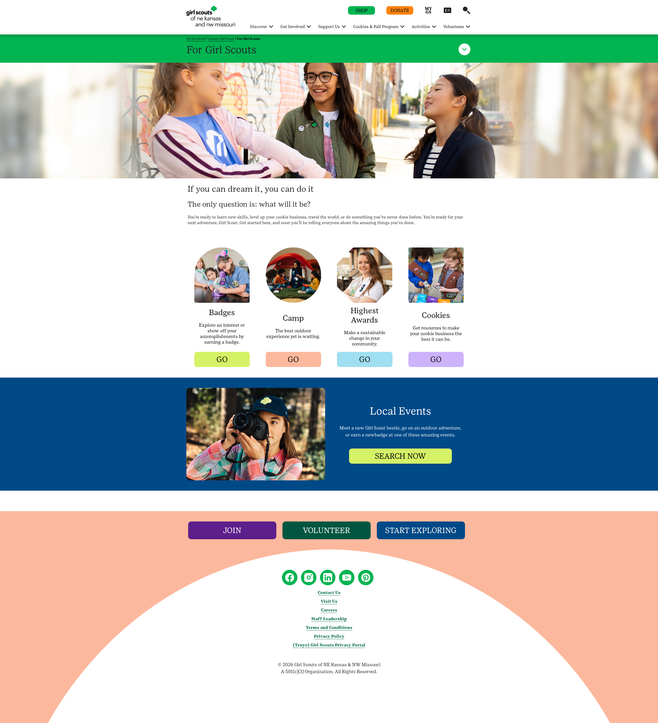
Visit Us (329, 601)
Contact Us (329, 592)
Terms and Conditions (329, 627)
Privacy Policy (329, 636)
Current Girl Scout (221, 39)
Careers (329, 610)
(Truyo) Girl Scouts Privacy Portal (329, 645)
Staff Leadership (329, 618)
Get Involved (195, 39)
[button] (428, 12)
